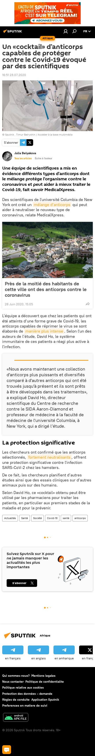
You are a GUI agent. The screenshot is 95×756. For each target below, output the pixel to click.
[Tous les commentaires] (6, 749)
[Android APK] (16, 718)
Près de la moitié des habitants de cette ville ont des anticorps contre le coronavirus (46, 289)
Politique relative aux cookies (23, 687)
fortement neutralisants (49, 457)
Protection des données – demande (27, 694)
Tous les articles (23, 158)
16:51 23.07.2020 (14, 75)
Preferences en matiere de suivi (24, 705)
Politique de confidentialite (44, 682)
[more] (87, 303)
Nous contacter (13, 682)
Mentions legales (43, 676)
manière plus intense (44, 331)
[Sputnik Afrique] (13, 33)
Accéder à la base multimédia (55, 134)
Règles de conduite (16, 700)
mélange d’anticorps (52, 204)
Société (37, 518)
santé (66, 518)
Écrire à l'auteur (43, 158)
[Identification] (65, 31)
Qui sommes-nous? (16, 676)
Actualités (10, 518)
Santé (24, 518)
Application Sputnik (45, 700)
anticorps (80, 518)
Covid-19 (52, 518)
